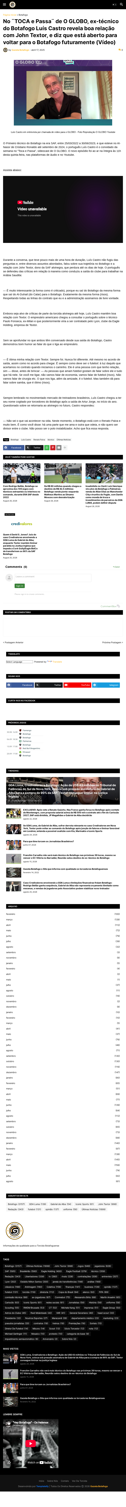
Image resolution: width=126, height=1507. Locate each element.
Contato (65, 1481)
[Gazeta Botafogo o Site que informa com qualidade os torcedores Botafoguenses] (13, 873)
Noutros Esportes (36, 1318)
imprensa (91, 1307)
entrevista (110, 1276)
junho (63, 936)
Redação (16, 1209)
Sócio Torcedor (74, 1328)
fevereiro (63, 914)
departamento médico (85, 1318)
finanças (73, 1287)
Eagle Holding (51, 1271)
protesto (55, 1333)
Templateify (42, 1486)
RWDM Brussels (34, 1307)
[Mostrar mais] (64, 447)
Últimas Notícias (64, 439)
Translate (57, 661)
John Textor (107, 1204)
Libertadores (34, 1276)
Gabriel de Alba (61, 1204)
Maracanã (59, 1318)
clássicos (12, 1287)
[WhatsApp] (46, 447)
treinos (58, 1323)
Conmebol (62, 1297)
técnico (51, 439)
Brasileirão (28, 1271)
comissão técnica (16, 1297)
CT (53, 1307)
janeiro (63, 963)
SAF (10, 1271)
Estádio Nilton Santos (34, 1281)
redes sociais (55, 1302)
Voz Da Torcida (79, 1481)
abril (63, 925)
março (63, 919)
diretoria (47, 1292)
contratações (87, 1276)
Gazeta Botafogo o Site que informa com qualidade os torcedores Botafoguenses (65, 869)
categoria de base (78, 1333)
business (92, 1287)
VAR (60, 1313)
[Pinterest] (52, 447)
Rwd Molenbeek (41, 1313)
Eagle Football (76, 1271)
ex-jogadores (41, 1297)
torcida (28, 1292)
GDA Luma (37, 1204)
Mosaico (38, 1333)
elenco (88, 1292)
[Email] (58, 447)
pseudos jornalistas (17, 1323)
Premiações (77, 1323)
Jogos (83, 1266)
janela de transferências (68, 1281)
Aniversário (50, 1339)
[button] (4, 4)
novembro (63, 957)
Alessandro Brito (85, 1297)
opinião (52, 1209)
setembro (63, 952)
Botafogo (23, 15)
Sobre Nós (69, 1339)
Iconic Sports (85, 1204)
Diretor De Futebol (16, 1328)
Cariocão (12, 1302)
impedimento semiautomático (21, 1339)
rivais (67, 1276)
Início (41, 1481)
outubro (63, 996)
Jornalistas (77, 1302)
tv (53, 1276)
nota (93, 1328)
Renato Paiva (39, 439)
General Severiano (81, 1313)
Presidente (13, 1318)
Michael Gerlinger (16, 1333)
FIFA (103, 1292)
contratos (41, 1323)
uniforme (70, 1209)
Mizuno (39, 1328)
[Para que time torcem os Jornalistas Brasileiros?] (13, 845)
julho (63, 941)
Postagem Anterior (14, 642)
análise (94, 1281)
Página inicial (9, 15)
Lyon (10, 1281)
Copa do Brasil (68, 1292)
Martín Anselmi (110, 1297)
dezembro (63, 1006)
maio (63, 930)
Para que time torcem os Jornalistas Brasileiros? (48, 841)
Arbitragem (33, 1287)
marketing (110, 1318)
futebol (34, 1209)
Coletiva (54, 1287)
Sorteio (96, 1323)
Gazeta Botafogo (99, 1486)
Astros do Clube (15, 1313)
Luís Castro (26, 439)
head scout (106, 1313)
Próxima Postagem (111, 642)
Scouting (12, 1307)
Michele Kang (70, 1307)
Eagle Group (111, 1307)
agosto (63, 946)
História (95, 1302)
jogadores (103, 1266)
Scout (54, 1328)
